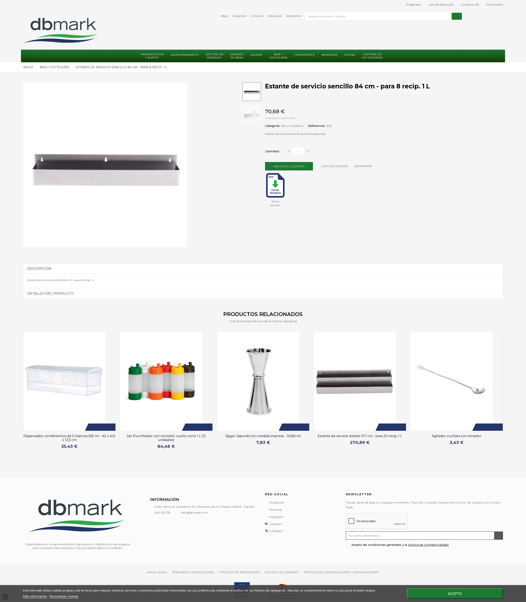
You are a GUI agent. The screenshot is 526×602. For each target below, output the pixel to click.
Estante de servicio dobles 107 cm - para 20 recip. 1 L (264, 436)
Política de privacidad (239, 564)
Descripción (39, 269)
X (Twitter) (275, 523)
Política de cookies (281, 564)
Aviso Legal (157, 564)
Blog (224, 15)
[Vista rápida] (112, 427)
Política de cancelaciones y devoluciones (341, 564)
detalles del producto (50, 293)
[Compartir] (266, 102)
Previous (20, 392)
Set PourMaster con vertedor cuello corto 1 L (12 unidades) (71, 438)
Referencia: (316, 126)
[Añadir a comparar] (106, 427)
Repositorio (293, 15)
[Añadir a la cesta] (93, 427)
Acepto (455, 593)
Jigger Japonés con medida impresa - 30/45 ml (168, 436)
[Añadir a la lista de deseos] (100, 427)
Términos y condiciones (193, 564)
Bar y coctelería (292, 126)
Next (505, 392)
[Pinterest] (281, 102)
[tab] (263, 269)
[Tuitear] (273, 102)
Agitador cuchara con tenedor (361, 436)
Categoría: (272, 126)
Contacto (257, 15)
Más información (35, 596)
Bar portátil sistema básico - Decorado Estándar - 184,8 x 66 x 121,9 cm (458, 438)
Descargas (275, 15)
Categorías (239, 15)
